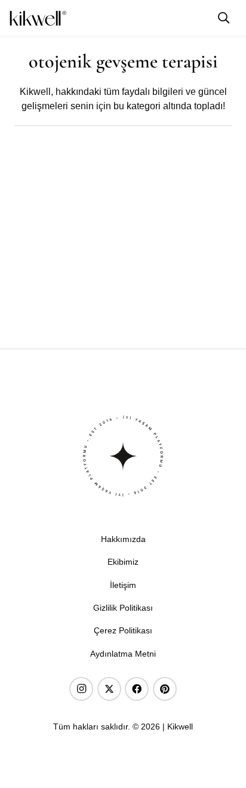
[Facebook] (137, 689)
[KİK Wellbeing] (38, 18)
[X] (109, 689)
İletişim (123, 585)
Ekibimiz (123, 562)
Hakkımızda (123, 539)
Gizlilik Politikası (123, 607)
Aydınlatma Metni (123, 653)
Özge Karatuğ (44, 294)
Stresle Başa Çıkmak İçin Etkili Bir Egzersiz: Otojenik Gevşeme (104, 317)
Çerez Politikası (123, 630)
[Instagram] (81, 689)
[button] (223, 17)
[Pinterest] (165, 689)
